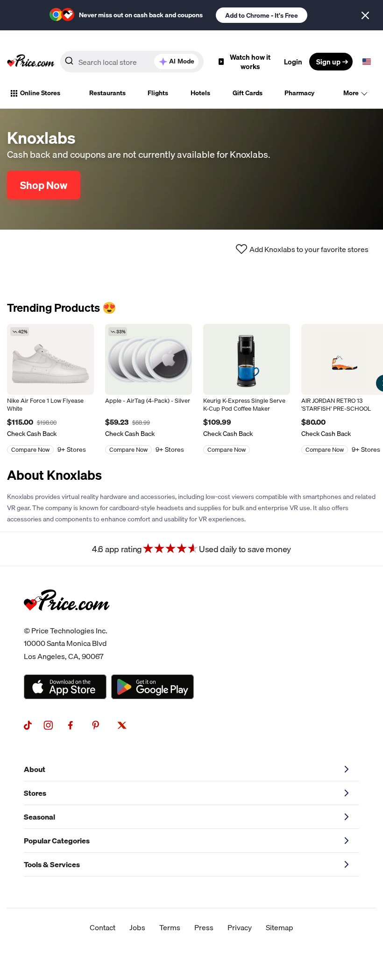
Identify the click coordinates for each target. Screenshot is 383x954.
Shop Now (43, 185)
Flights (158, 93)
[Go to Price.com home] (31, 61)
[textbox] (366, 61)
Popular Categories (57, 841)
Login (293, 61)
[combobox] (132, 61)
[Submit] (69, 63)
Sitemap (279, 927)
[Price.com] (66, 620)
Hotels (200, 93)
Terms (169, 927)
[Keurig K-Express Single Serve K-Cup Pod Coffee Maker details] (246, 359)
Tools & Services (52, 864)
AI (181, 61)
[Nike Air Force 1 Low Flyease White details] (50, 359)
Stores (35, 793)
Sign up (328, 61)
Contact (102, 927)
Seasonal (39, 817)
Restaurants (107, 93)
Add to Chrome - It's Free (261, 15)
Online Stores (40, 93)
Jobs (137, 927)
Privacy (239, 927)
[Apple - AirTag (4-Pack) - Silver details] (148, 359)
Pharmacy (299, 93)
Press (203, 927)
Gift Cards (247, 93)
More (351, 93)
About (34, 769)
